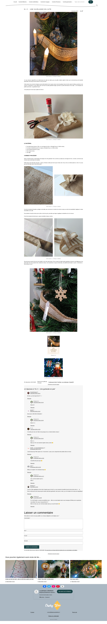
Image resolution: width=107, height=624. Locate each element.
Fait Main (59, 382)
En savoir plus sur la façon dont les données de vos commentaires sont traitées (61, 550)
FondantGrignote (33, 392)
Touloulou (32, 485)
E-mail (25, 535)
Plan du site (74, 612)
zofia (31, 465)
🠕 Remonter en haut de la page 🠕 (53, 384)
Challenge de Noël (52, 382)
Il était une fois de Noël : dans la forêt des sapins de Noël (19, 579)
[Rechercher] (90, 2)
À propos (32, 612)
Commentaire (27, 518)
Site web (26, 540)
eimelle (31, 410)
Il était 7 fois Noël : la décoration (46, 579)
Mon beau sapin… (74, 579)
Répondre (29, 398)
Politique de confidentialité (53, 616)
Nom (25, 530)
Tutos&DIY (71, 382)
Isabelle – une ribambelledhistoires (37, 447)
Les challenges (65, 382)
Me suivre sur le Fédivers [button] (65, 591)
